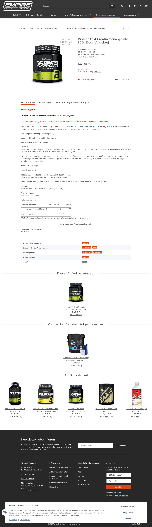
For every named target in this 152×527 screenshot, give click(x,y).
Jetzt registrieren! (121, 496)
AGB (79, 472)
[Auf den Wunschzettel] (69, 42)
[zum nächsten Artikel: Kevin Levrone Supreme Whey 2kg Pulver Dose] (128, 28)
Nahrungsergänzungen (96, 54)
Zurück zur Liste (28, 28)
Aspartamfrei (87, 247)
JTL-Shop (139, 524)
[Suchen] (112, 5)
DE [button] (122, 6)
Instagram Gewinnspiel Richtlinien (58, 477)
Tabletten (85, 243)
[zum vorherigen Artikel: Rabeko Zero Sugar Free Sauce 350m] (123, 28)
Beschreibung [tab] (28, 102)
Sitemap (81, 476)
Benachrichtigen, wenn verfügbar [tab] (72, 102)
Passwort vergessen (114, 492)
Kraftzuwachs (97, 252)
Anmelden (119, 487)
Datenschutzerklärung (62, 444)
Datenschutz (25, 520)
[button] (129, 6)
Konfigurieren (127, 512)
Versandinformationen (58, 483)
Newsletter (53, 487)
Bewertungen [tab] (45, 102)
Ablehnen (127, 519)
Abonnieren (122, 445)
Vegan (95, 247)
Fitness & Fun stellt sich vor (60, 468)
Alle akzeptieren (127, 506)
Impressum (13, 520)
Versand (97, 72)
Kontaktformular (27, 478)
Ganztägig (86, 257)
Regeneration (87, 252)
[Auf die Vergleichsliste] (63, 42)
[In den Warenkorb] (23, 36)
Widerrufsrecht (84, 484)
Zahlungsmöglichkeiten (58, 472)
